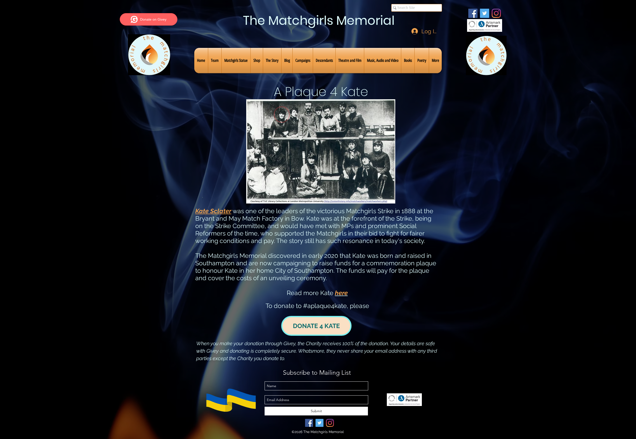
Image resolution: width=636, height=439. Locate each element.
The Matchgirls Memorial (319, 20)
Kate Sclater (213, 211)
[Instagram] (496, 13)
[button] (214, 60)
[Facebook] (472, 13)
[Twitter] (484, 13)
